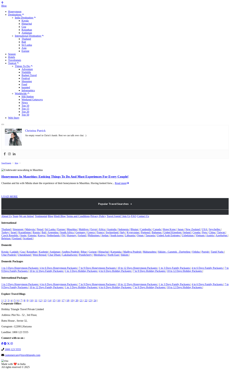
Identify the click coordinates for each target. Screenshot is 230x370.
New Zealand (193, 229)
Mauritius (72, 229)
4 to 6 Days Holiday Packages (115, 271)
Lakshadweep (70, 254)
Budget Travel (29, 75)
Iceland (82, 235)
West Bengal (40, 254)
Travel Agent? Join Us (118, 216)
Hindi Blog (60, 216)
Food (24, 84)
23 (90, 300)
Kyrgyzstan (133, 232)
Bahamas (157, 232)
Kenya (42, 235)
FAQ (133, 216)
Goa (24, 26)
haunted (26, 87)
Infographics (28, 90)
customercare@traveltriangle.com (22, 355)
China (212, 232)
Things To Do (22, 66)
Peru (205, 232)
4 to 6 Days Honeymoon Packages (59, 268)
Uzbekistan (188, 235)
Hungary (72, 235)
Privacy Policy (98, 216)
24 (95, 300)
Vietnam (200, 235)
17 (63, 300)
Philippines (94, 235)
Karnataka (116, 251)
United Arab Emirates (168, 235)
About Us (6, 216)
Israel (14, 232)
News (25, 102)
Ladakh (14, 251)
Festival (26, 78)
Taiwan (221, 232)
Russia (36, 232)
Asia (24, 48)
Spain (23, 235)
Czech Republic (10, 235)
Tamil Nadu (217, 251)
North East (113, 254)
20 (76, 300)
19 (72, 300)
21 (81, 300)
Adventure (27, 69)
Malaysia (30, 229)
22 (86, 300)
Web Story (13, 117)
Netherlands (53, 235)
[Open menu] (2, 124)
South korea (117, 235)
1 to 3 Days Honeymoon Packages (20, 268)
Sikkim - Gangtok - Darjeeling (174, 251)
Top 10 (25, 105)
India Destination (24, 17)
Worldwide (21, 93)
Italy (123, 232)
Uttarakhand (24, 254)
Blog (4, 5)
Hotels (11, 57)
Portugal (146, 232)
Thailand (26, 38)
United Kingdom (172, 232)
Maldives (84, 229)
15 (54, 300)
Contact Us (143, 216)
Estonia (32, 235)
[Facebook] (4, 154)
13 (45, 300)
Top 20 (25, 111)
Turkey (5, 232)
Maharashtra (150, 251)
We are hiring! (26, 216)
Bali (24, 41)
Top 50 (25, 114)
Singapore (18, 229)
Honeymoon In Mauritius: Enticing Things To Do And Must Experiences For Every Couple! (64, 176)
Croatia (196, 232)
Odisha (196, 251)
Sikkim (125, 254)
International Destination (28, 35)
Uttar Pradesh (9, 254)
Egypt (93, 229)
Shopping (27, 81)
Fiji (63, 235)
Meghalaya (100, 254)
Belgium (6, 238)
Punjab (206, 251)
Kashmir (44, 251)
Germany (80, 232)
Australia (112, 229)
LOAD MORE (9, 196)
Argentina (53, 232)
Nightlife (26, 72)
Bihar (84, 251)
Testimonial (41, 216)
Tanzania (150, 235)
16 (58, 300)
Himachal (27, 23)
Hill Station (28, 96)
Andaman (27, 32)
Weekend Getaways (32, 99)
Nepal (40, 229)
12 (40, 300)
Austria (210, 235)
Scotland (28, 238)
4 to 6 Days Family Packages (207, 268)
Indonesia (123, 229)
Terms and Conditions (78, 216)
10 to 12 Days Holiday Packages (185, 271)
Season (12, 54)
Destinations (15, 14)
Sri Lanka (27, 44)
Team (15, 216)
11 (36, 300)
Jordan (105, 235)
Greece (91, 232)
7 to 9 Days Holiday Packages (149, 271)
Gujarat (93, 251)
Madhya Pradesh (132, 251)
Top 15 (25, 108)
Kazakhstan (24, 232)
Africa (102, 229)
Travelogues (14, 60)
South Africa (67, 232)
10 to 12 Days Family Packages (46, 271)
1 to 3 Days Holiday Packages (81, 271)
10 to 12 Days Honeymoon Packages (138, 268)
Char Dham (54, 254)
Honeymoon (14, 11)
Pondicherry (86, 254)
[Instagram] (9, 154)
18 (67, 300)
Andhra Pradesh (71, 251)
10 (31, 300)
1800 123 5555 (13, 349)
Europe (25, 51)
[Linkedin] (14, 154)
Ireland (187, 232)
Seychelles (215, 229)
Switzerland (112, 232)
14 (49, 300)
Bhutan (134, 229)
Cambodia (146, 229)
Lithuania (130, 235)
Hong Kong (169, 229)
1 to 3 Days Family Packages (175, 268)
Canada (157, 229)
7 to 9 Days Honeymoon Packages (97, 268)
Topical (12, 63)
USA (205, 229)
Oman (140, 235)
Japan (180, 229)
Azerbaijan (222, 235)
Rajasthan (27, 29)
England (17, 238)
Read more (120, 183)
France (101, 232)
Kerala (25, 20)
